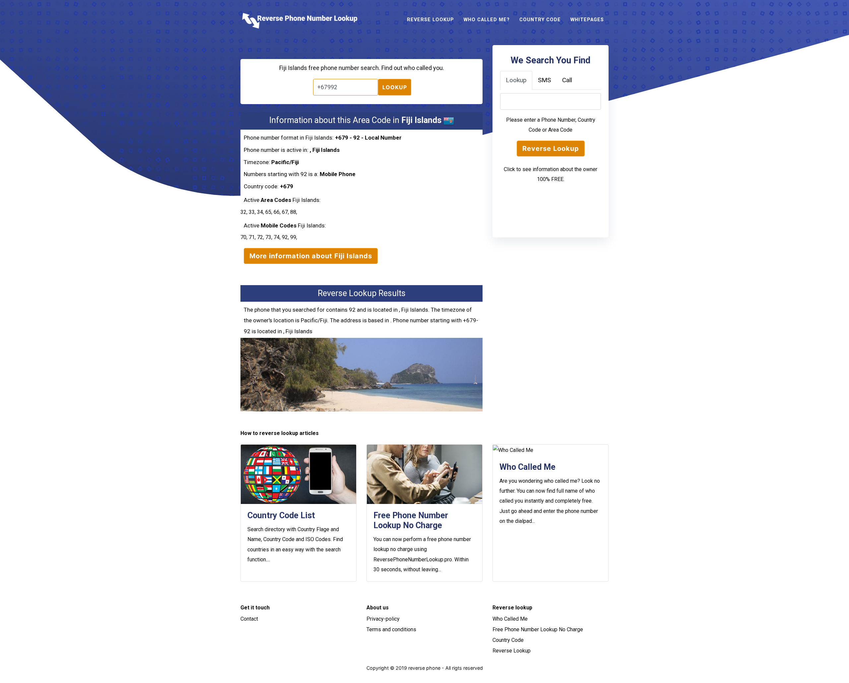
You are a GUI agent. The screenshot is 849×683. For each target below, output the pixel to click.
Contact (249, 619)
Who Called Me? (487, 20)
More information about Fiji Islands (310, 256)
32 (243, 212)
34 (260, 212)
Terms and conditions (391, 629)
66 (277, 212)
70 (243, 237)
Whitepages (587, 20)
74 (277, 237)
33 (252, 212)
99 (293, 237)
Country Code (540, 20)
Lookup (516, 80)
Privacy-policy (383, 619)
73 (268, 237)
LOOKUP (394, 87)
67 (285, 212)
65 (268, 212)
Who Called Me (510, 619)
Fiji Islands (326, 150)
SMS (544, 80)
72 (260, 237)
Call (567, 80)
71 (252, 237)
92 (285, 237)
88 (293, 212)
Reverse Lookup (430, 20)
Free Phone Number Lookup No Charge (537, 629)
